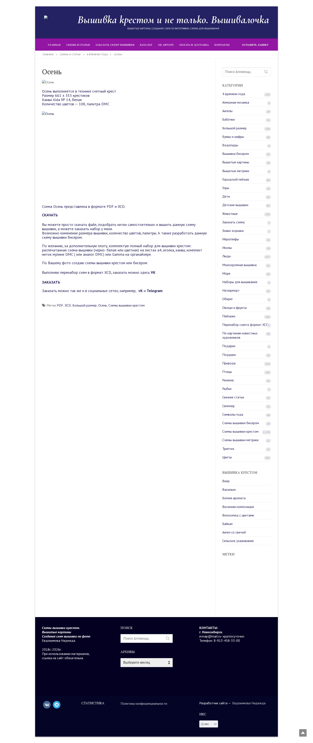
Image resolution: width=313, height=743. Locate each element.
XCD (68, 305)
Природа (228, 363)
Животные (230, 213)
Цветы (227, 457)
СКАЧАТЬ (50, 214)
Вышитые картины (235, 162)
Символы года (232, 414)
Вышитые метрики (235, 171)
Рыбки (226, 388)
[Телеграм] (56, 705)
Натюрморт (231, 290)
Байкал (227, 524)
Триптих (228, 448)
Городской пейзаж (235, 179)
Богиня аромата (234, 498)
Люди (226, 256)
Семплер (228, 406)
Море (226, 273)
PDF (60, 305)
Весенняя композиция (238, 507)
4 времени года (233, 94)
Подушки (229, 354)
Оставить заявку (255, 44)
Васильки (229, 489)
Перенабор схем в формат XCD (245, 324)
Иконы (227, 247)
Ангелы (227, 111)
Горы (225, 188)
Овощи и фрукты (234, 307)
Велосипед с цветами (238, 515)
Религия (228, 380)
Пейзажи (228, 316)
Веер (226, 481)
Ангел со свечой (234, 532)
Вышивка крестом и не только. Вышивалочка (173, 19)
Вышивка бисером (235, 153)
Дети (226, 196)
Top (303, 733)
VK (153, 272)
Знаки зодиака (233, 230)
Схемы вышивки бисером (240, 423)
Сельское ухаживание (238, 541)
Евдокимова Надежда (249, 703)
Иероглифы (230, 239)
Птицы (227, 371)
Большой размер (84, 305)
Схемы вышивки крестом (126, 305)
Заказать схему (233, 222)
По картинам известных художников (239, 335)
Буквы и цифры (233, 136)
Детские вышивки (235, 205)
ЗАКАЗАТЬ (51, 282)
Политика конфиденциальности (144, 703)
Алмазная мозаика (235, 102)
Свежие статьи (233, 397)
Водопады (230, 145)
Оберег (227, 299)
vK (140, 290)
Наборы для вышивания (239, 282)
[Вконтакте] (47, 705)
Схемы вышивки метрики (240, 440)
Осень (102, 305)
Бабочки (228, 119)
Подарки (228, 346)
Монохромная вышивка (239, 265)
